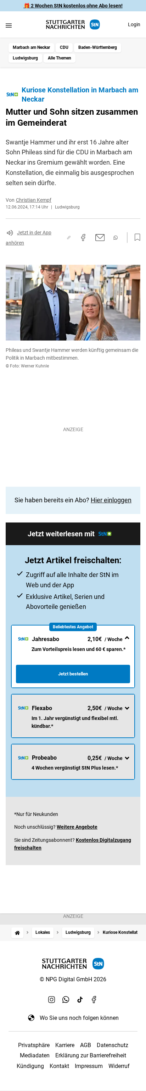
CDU (64, 47)
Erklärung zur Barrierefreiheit (90, 1055)
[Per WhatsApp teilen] (115, 238)
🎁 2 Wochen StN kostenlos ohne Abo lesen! (73, 5)
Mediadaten (35, 1055)
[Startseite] (17, 932)
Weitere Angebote (77, 827)
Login (134, 24)
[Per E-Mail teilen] (100, 237)
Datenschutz (112, 1045)
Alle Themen (59, 58)
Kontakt (59, 1066)
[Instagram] (51, 999)
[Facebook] (94, 999)
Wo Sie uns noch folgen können (79, 1018)
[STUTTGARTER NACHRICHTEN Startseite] (73, 24)
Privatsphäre (34, 1045)
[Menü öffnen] (9, 25)
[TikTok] (80, 999)
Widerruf (119, 1066)
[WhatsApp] (66, 999)
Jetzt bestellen (73, 673)
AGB (85, 1045)
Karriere (64, 1045)
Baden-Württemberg (97, 47)
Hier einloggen (111, 500)
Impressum (89, 1066)
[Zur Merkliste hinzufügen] (135, 237)
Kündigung (30, 1066)
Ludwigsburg (25, 58)
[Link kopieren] (68, 237)
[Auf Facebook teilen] (83, 237)
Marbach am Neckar (31, 47)
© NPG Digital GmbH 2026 (73, 979)
